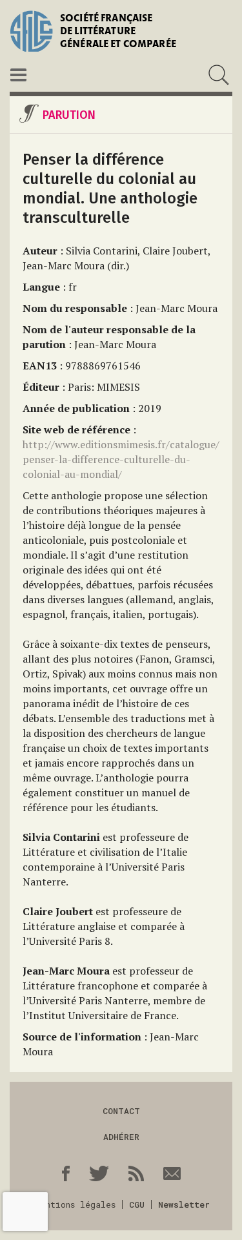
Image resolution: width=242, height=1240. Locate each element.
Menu (18, 74)
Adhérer (121, 1136)
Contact (121, 1111)
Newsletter (184, 1204)
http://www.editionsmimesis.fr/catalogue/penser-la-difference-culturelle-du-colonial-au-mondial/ (121, 459)
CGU (137, 1204)
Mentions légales (75, 1204)
